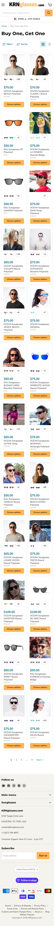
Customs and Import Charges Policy (17, 911)
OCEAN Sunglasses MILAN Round (39, 734)
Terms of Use (12, 908)
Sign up (43, 855)
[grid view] (43, 44)
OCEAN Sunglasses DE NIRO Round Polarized (39, 618)
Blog (47, 911)
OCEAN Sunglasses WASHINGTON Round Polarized (13, 735)
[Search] (49, 13)
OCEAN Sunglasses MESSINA (39, 326)
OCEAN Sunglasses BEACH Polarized (13, 92)
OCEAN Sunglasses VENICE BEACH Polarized (13, 327)
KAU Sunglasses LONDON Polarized (13, 209)
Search (8, 905)
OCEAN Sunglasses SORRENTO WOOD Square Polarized (40, 385)
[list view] (49, 44)
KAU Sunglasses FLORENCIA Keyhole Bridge (40, 676)
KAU (5, 155)
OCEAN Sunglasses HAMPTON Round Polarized (13, 618)
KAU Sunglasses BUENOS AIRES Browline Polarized (13, 385)
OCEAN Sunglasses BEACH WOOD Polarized (39, 502)
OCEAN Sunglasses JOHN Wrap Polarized (39, 210)
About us (38, 911)
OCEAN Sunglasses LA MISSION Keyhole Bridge (39, 152)
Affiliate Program (27, 914)
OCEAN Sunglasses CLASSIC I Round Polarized (39, 94)
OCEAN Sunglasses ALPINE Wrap (13, 442)
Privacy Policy (40, 905)
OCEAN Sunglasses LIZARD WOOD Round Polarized (13, 560)
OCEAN (7, 96)
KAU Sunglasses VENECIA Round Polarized (12, 502)
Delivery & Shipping (22, 905)
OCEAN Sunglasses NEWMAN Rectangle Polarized (39, 443)
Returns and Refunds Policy (32, 908)
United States (25, 869)
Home (4, 26)
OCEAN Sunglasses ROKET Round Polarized (13, 676)
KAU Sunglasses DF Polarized (13, 151)
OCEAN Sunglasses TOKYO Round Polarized (39, 560)
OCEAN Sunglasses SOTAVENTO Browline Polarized (39, 268)
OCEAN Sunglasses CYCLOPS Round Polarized (13, 268)
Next (39, 759)
